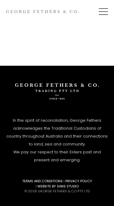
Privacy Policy (78, 181)
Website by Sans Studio (58, 186)
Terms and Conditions (42, 181)
